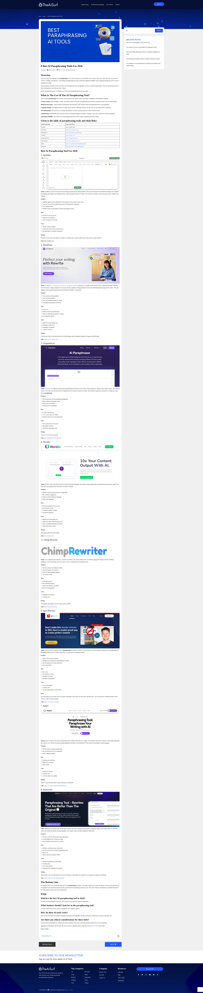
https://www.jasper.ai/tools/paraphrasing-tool (76, 143)
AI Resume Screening (97, 4)
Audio (72, 974)
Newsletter (120, 972)
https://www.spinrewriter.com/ (73, 141)
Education (87, 971)
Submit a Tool (102, 972)
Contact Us (102, 977)
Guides (43, 70)
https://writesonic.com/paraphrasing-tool (75, 146)
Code (72, 983)
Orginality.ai (48, 388)
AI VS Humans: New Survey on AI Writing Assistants (63, 285)
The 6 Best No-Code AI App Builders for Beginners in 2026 (141, 47)
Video (86, 980)
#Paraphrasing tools (46, 936)
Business (73, 977)
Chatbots (73, 980)
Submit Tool (84, 4)
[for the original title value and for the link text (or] (138, 974)
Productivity (88, 977)
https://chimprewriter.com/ (72, 138)
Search (159, 30)
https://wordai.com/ (70, 135)
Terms (71, 990)
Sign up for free (150, 969)
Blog (119, 975)
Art (72, 971)
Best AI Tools (93, 926)
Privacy (67, 990)
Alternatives (121, 980)
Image (86, 974)
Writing (86, 983)
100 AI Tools (121, 977)
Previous (48, 944)
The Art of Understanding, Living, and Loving (138, 42)
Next (112, 944)
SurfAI (118, 4)
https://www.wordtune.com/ (72, 129)
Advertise (101, 975)
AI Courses (109, 4)
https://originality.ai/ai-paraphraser (73, 132)
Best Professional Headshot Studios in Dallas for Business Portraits (143, 58)
